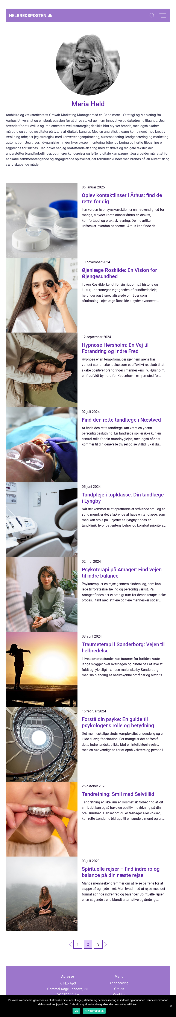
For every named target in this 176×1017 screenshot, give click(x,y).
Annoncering (119, 983)
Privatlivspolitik (94, 1010)
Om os (119, 989)
